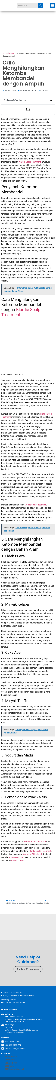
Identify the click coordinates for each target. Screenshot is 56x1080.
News (11, 53)
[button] (52, 5)
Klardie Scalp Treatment (30, 162)
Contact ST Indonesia (28, 969)
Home (5, 53)
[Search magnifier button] (40, 5)
